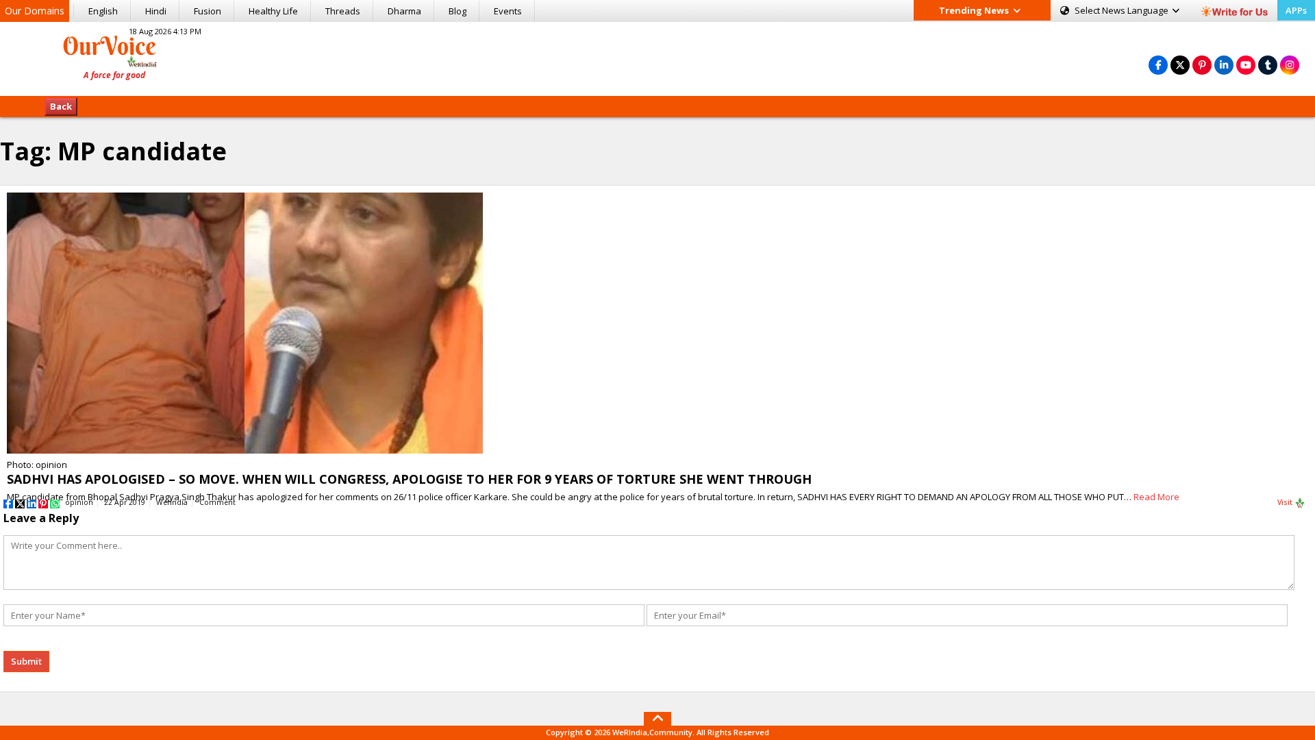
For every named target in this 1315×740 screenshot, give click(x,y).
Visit (1285, 502)
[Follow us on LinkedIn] (1223, 64)
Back (61, 106)
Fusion (207, 11)
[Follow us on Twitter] (1180, 64)
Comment (217, 502)
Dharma (404, 11)
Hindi (155, 11)
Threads (342, 11)
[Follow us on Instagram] (1289, 64)
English (103, 11)
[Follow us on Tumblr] (1267, 64)
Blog (457, 11)
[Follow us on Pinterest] (1202, 64)
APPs (1296, 10)
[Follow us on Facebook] (1158, 64)
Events (508, 11)
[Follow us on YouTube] (1245, 64)
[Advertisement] (657, 57)
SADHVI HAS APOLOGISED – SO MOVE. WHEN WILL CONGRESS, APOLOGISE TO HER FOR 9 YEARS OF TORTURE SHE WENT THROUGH (409, 479)
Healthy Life (273, 11)
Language (1122, 10)
